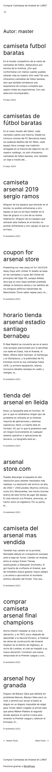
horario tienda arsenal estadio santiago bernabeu (24, 325)
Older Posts (42, 740)
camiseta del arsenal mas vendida (20, 535)
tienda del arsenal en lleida (25, 399)
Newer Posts (10, 740)
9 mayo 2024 (9, 100)
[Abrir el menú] (5, 12)
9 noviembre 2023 (11, 236)
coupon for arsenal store (21, 256)
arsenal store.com (17, 465)
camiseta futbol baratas (24, 49)
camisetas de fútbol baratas (22, 119)
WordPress (29, 766)
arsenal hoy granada (19, 682)
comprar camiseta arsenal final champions (20, 612)
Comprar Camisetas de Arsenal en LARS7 (25, 5)
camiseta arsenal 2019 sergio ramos (21, 189)
